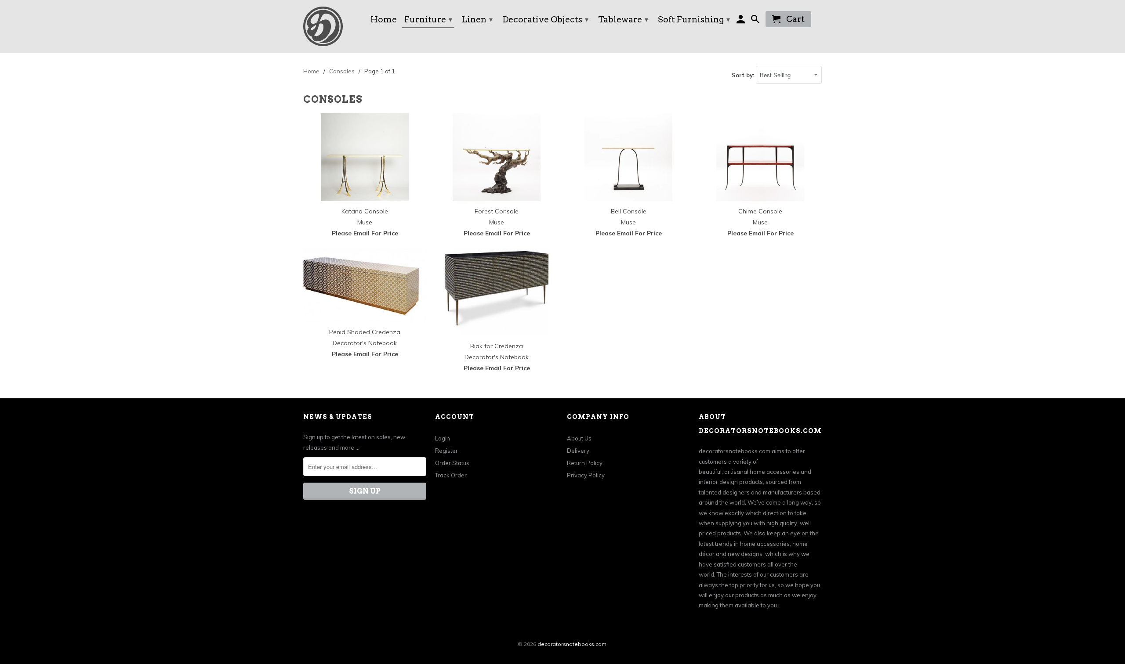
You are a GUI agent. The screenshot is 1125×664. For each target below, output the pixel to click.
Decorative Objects (545, 19)
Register (446, 450)
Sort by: (744, 75)
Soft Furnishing (694, 19)
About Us (579, 438)
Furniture (428, 19)
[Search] (756, 20)
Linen (477, 19)
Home (383, 20)
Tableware (623, 19)
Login (442, 438)
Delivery (578, 450)
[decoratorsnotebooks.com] (331, 26)
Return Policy (584, 462)
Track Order (451, 475)
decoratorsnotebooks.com (571, 644)
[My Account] (742, 20)
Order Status (452, 462)
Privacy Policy (586, 475)
